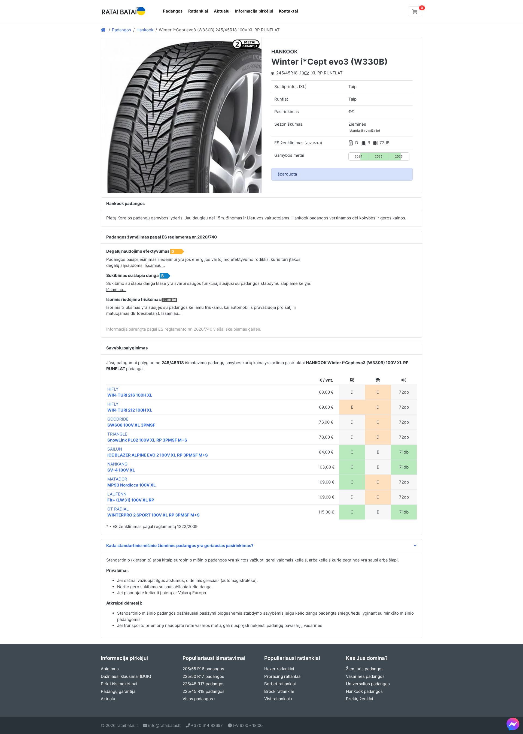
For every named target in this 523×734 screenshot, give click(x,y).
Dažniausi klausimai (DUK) (126, 676)
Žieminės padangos (365, 668)
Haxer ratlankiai (279, 668)
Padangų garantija (118, 691)
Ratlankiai (198, 11)
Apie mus (110, 668)
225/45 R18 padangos (203, 691)
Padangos (173, 11)
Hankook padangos (364, 691)
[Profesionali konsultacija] (513, 724)
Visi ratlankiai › (278, 698)
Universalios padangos (368, 683)
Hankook (144, 29)
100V (304, 72)
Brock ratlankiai (279, 691)
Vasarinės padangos (365, 676)
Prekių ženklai (359, 698)
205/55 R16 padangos (203, 668)
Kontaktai (288, 11)
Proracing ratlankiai (283, 676)
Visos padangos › (199, 698)
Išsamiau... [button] (155, 265)
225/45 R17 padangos (203, 683)
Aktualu (221, 11)
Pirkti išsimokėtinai (119, 683)
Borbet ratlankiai (280, 683)
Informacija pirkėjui (254, 11)
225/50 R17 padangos (203, 676)
